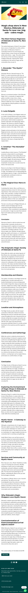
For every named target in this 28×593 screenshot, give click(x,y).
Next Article (5, 554)
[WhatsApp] (25, 590)
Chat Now (24, 587)
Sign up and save (7, 568)
